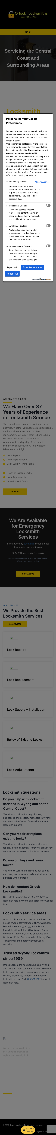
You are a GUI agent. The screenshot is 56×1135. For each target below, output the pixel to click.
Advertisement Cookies (20, 246)
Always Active (42, 182)
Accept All (12, 273)
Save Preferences (32, 267)
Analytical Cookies (18, 226)
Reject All (12, 267)
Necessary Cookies (18, 181)
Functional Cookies (18, 205)
